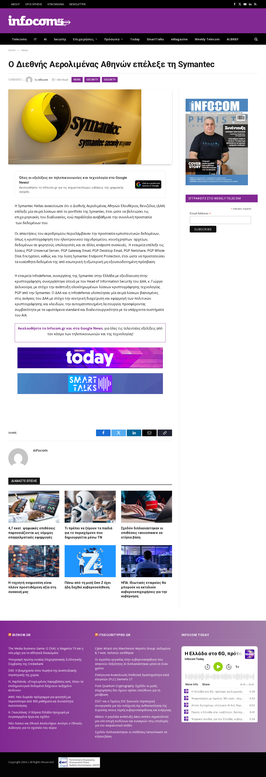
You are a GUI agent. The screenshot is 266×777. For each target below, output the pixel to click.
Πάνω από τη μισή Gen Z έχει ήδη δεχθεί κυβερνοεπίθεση (88, 585)
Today (135, 39)
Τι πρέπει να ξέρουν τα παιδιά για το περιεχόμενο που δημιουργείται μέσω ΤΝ (88, 532)
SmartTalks (155, 39)
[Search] (256, 39)
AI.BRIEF (233, 39)
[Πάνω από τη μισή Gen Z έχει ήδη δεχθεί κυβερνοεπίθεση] (90, 561)
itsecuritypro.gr (115, 635)
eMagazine (179, 39)
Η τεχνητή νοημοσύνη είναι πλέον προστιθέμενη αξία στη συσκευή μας (32, 587)
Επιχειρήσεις (83, 39)
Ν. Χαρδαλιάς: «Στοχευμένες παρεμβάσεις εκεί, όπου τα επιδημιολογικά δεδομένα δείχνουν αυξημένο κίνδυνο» (45, 685)
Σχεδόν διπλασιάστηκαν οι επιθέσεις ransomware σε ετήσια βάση (142, 532)
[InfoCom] (39, 20)
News (77, 79)
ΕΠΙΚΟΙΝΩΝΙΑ (56, 4)
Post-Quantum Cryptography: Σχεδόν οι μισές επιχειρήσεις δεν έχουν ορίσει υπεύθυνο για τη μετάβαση (127, 690)
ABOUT (15, 4)
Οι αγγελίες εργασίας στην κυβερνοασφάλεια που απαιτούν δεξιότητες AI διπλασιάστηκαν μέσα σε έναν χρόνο (131, 663)
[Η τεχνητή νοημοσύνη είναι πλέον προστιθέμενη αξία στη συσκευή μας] (33, 561)
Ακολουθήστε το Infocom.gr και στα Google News (60, 328)
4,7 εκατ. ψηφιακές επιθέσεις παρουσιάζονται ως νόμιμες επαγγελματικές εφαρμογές (31, 532)
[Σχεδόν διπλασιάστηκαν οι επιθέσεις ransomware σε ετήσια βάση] (146, 507)
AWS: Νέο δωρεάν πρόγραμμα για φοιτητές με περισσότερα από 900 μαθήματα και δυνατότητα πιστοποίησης (40, 701)
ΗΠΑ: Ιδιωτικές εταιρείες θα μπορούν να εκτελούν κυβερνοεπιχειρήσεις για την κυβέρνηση (144, 589)
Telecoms (19, 39)
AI (45, 39)
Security (60, 39)
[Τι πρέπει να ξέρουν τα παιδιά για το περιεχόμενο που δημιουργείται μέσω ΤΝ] (90, 507)
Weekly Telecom (207, 39)
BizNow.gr (21, 635)
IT (35, 39)
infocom (43, 80)
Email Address (200, 213)
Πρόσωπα (111, 39)
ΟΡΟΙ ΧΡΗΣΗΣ (33, 4)
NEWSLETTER (77, 4)
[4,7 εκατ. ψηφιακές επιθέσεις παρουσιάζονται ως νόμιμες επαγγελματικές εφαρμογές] (33, 507)
